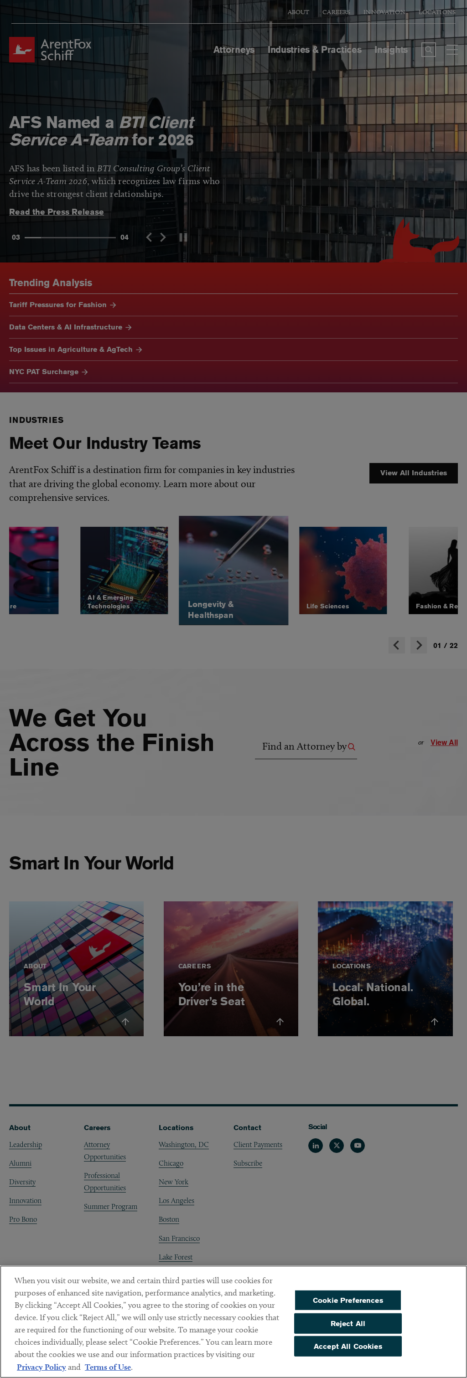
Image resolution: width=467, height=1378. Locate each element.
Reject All (348, 1323)
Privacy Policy (41, 1367)
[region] (233, 1321)
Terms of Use (108, 1367)
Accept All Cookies (348, 1346)
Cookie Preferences (348, 1300)
